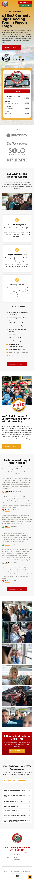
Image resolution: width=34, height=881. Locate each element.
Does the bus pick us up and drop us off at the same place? (16, 820)
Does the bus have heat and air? (15, 781)
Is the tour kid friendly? (11, 806)
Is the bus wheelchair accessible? (15, 815)
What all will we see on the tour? (14, 791)
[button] (17, 201)
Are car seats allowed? (11, 811)
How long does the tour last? (13, 801)
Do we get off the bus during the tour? (15, 796)
